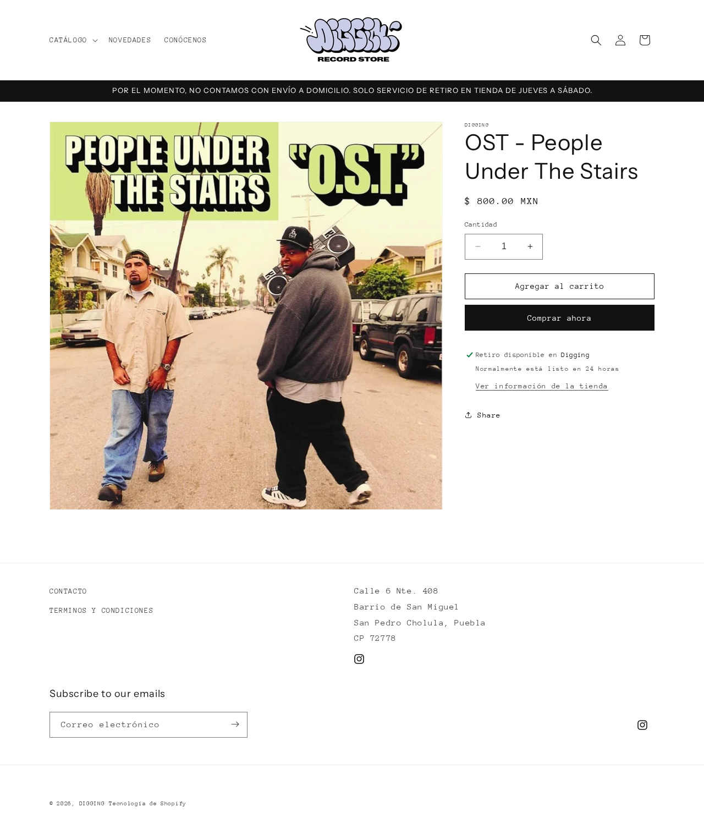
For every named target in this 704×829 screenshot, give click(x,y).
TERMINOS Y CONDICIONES (101, 611)
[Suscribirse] (235, 724)
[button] (72, 40)
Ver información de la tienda (542, 386)
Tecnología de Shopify (147, 803)
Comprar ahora (559, 318)
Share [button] (489, 415)
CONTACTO (68, 591)
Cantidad (481, 224)
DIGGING (92, 803)
